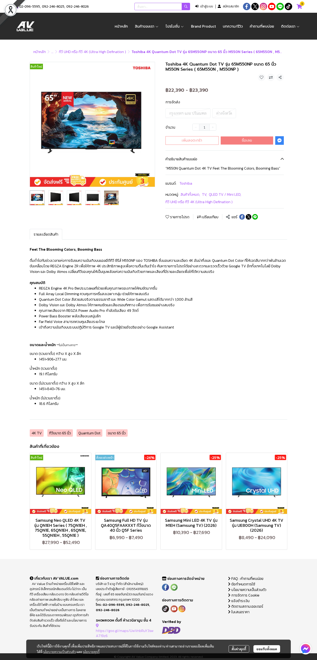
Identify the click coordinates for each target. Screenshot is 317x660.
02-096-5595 (29, 6)
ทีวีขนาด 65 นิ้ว (60, 433)
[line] (280, 6)
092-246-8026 (77, 6)
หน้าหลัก (39, 51)
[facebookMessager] (305, 648)
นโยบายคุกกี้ (91, 652)
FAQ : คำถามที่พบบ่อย (247, 578)
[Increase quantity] (213, 127)
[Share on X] (248, 217)
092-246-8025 (53, 6)
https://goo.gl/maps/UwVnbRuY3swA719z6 (125, 633)
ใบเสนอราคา (239, 612)
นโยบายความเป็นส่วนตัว (59, 652)
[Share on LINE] (255, 217)
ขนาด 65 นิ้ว (117, 433)
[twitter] (255, 6)
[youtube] (271, 6)
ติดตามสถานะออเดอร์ (246, 606)
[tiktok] (288, 6)
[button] (162, 6)
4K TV (37, 433)
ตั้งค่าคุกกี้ (239, 649)
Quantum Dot (89, 433)
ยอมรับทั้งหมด (266, 649)
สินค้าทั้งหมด (190, 194)
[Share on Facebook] (242, 217)
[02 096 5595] (16, 6)
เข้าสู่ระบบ (206, 6)
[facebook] (246, 6)
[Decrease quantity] (196, 127)
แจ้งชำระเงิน (239, 600)
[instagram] (263, 6)
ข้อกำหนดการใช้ (242, 584)
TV (204, 194)
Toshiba (185, 183)
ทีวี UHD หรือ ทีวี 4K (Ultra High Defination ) (92, 51)
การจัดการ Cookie (244, 595)
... (52, 51)
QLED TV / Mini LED (225, 194)
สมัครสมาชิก (231, 6)
